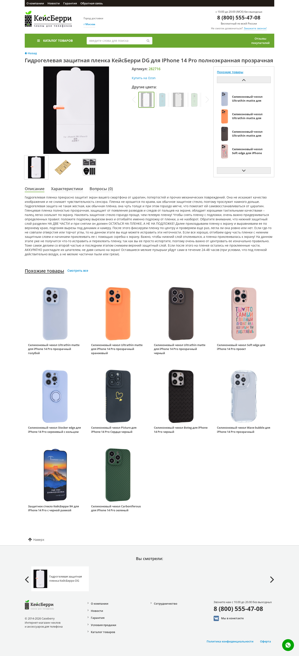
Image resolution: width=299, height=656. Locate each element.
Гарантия (70, 3)
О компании (35, 3)
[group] (146, 100)
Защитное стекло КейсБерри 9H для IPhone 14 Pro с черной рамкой (53, 508)
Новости (53, 3)
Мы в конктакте (232, 618)
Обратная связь (91, 3)
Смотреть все (77, 270)
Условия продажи (103, 625)
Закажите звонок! (255, 28)
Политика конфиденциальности (230, 641)
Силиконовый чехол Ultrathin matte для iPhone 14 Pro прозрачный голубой (53, 349)
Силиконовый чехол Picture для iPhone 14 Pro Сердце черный (113, 430)
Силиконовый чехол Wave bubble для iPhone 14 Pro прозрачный (243, 430)
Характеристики (67, 188)
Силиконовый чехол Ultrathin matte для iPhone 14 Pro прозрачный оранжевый (116, 349)
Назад (32, 53)
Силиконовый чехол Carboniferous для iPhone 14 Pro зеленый (116, 508)
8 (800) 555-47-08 (238, 17)
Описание (34, 188)
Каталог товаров (58, 40)
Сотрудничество (165, 604)
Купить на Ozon (144, 78)
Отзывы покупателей (260, 41)
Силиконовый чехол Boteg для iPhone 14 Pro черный (181, 430)
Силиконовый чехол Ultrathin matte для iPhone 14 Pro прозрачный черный (179, 349)
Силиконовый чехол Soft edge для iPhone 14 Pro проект (241, 347)
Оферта (265, 641)
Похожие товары (44, 271)
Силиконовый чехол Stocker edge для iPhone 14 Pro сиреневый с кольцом (54, 430)
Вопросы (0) (101, 188)
